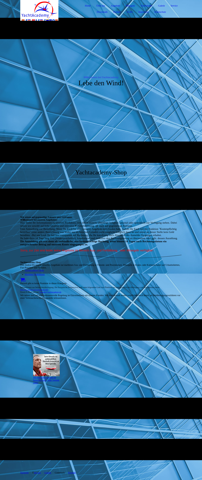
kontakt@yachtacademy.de (50, 292)
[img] (46, 10)
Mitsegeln (130, 5)
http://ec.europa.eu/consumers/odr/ (34, 290)
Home (88, 5)
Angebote (115, 5)
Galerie (161, 5)
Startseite (24, 472)
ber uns (37, 472)
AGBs (130, 12)
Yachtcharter (146, 5)
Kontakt (117, 12)
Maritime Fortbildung (35, 274)
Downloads (102, 12)
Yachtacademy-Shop (34, 270)
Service (174, 5)
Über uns (100, 5)
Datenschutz (160, 12)
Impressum (143, 12)
